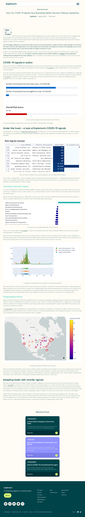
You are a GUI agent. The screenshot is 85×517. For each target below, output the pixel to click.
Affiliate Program (41, 499)
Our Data (39, 492)
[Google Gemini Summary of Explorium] (14, 504)
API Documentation (41, 497)
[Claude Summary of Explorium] (18, 504)
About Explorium (65, 490)
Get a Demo (40, 502)
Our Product (40, 490)
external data (8, 309)
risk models (50, 68)
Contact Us (63, 495)
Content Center (53, 492)
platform (62, 53)
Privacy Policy (25, 511)
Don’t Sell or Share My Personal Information (43, 511)
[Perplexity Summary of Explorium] (10, 504)
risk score (7, 76)
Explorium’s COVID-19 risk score (29, 131)
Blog (51, 490)
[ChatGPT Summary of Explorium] (5, 504)
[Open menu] (78, 4)
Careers (63, 492)
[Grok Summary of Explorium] (22, 504)
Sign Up (8, 495)
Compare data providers (75, 487)
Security (31, 511)
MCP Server (39, 495)
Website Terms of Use (16, 511)
